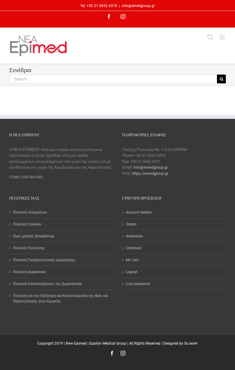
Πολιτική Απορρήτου (30, 212)
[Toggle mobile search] (210, 37)
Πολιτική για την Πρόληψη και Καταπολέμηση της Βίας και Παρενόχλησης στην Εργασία (60, 298)
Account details (138, 212)
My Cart (132, 260)
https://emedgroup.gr (150, 173)
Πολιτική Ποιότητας (29, 248)
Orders (131, 224)
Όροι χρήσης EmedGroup (33, 236)
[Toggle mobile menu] (222, 37)
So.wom (191, 343)
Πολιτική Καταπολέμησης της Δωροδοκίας (47, 284)
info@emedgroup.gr (138, 6)
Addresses (134, 236)
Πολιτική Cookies (27, 224)
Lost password (138, 284)
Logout (131, 272)
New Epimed (77, 343)
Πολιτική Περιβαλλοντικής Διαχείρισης (44, 260)
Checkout (133, 248)
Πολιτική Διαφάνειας (29, 272)
